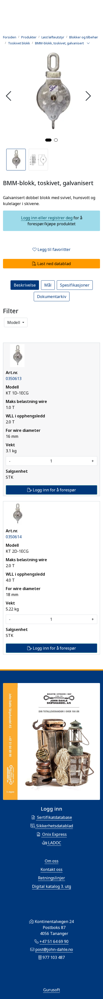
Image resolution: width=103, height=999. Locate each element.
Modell (14, 322)
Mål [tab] (48, 285)
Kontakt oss (51, 869)
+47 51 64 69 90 (54, 941)
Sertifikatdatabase (54, 817)
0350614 (14, 536)
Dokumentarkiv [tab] (51, 296)
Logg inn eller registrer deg (46, 218)
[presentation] (9, 96)
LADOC (54, 842)
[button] (48, 140)
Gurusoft (51, 990)
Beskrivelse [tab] (25, 285)
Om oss (51, 861)
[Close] (6, 331)
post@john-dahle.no (54, 949)
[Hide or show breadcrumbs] (88, 43)
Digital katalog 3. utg (51, 886)
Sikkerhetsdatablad (54, 826)
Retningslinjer (51, 878)
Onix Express (54, 834)
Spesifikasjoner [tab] (75, 285)
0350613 (14, 378)
